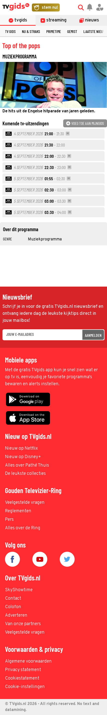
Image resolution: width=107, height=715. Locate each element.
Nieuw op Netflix (21, 448)
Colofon (13, 607)
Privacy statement (23, 670)
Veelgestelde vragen (25, 503)
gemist (72, 31)
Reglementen (18, 511)
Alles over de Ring (22, 528)
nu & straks (31, 31)
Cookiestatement (22, 678)
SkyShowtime (19, 590)
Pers (9, 520)
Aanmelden (93, 335)
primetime (53, 31)
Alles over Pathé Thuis (27, 465)
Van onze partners (23, 624)
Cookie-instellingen (25, 687)
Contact (13, 598)
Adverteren (16, 615)
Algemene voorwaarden (28, 661)
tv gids (10, 31)
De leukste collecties (25, 474)
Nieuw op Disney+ (23, 457)
